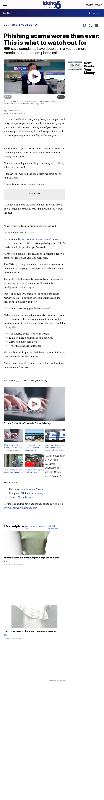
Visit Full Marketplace (53, 527)
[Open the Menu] (4, 4)
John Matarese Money (31, 489)
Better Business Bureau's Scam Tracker (38, 239)
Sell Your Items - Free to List (35, 528)
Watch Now (93, 4)
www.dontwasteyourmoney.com (20, 507)
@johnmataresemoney (32, 493)
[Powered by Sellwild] (61, 681)
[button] (13, 440)
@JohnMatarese (26, 497)
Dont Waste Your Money (21, 25)
